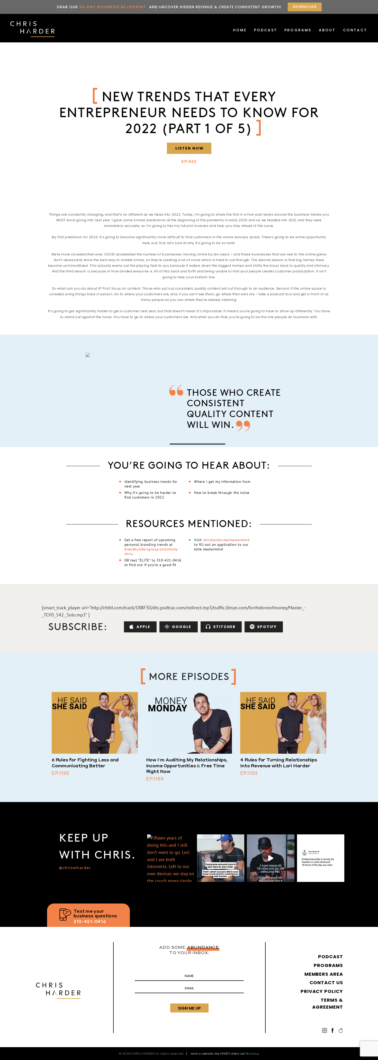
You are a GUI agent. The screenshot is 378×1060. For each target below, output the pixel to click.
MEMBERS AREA (323, 974)
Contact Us (326, 982)
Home (240, 30)
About (327, 30)
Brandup (252, 1053)
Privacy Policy (322, 991)
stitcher (224, 626)
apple (143, 626)
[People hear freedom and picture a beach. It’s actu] (320, 858)
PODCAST (265, 30)
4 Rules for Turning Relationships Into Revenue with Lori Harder (278, 762)
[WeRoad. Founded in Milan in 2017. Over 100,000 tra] (270, 858)
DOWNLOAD (305, 6)
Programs (298, 30)
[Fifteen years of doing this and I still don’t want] (170, 858)
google (182, 626)
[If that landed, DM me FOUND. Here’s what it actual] (220, 858)
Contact (355, 30)
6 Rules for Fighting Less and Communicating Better (85, 762)
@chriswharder (75, 868)
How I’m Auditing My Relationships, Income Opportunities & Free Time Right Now (187, 765)
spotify (267, 626)
